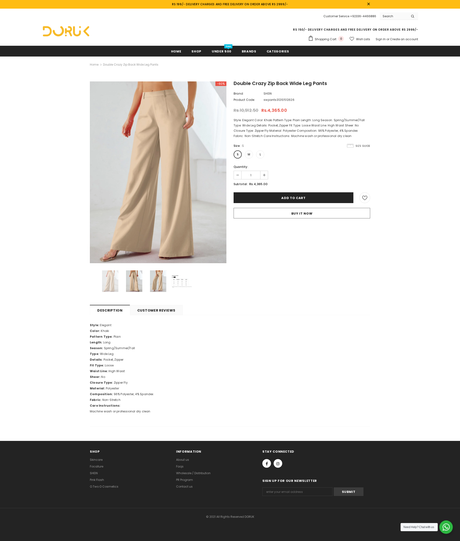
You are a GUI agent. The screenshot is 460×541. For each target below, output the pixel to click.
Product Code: (244, 100)
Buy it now (302, 213)
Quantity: (241, 167)
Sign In (381, 39)
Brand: (239, 93)
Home (94, 65)
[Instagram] (278, 463)
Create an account (404, 39)
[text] (230, 325)
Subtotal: (241, 184)
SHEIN (268, 93)
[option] (158, 172)
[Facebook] (266, 463)
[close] (368, 4)
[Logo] (66, 31)
